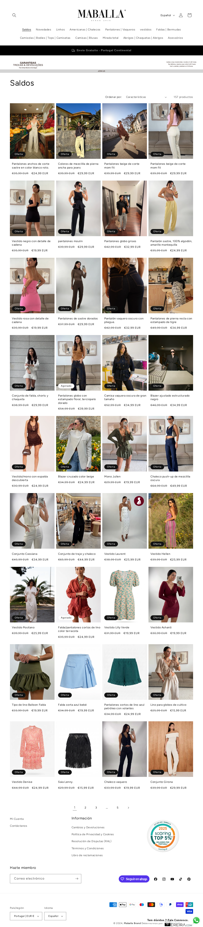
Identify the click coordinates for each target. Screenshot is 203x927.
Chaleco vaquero (115, 782)
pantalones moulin (70, 241)
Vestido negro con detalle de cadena (31, 243)
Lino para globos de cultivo (168, 704)
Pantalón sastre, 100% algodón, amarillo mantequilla (171, 243)
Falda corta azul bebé (72, 704)
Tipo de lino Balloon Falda (29, 704)
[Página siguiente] (128, 807)
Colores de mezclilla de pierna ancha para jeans (78, 165)
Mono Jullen (112, 476)
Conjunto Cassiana (24, 554)
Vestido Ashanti (161, 627)
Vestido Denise (22, 782)
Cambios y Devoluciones (88, 827)
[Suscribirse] (76, 878)
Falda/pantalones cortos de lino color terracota (79, 629)
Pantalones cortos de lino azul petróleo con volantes (124, 706)
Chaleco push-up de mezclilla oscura (170, 478)
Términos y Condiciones (88, 848)
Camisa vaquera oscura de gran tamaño (125, 397)
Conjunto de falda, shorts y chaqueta (30, 397)
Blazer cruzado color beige (76, 476)
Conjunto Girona (161, 782)
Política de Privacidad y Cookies (93, 834)
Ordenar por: (113, 97)
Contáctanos (18, 826)
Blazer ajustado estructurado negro (170, 397)
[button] (14, 15)
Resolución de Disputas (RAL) (92, 841)
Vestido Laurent (115, 554)
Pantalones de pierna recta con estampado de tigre (171, 320)
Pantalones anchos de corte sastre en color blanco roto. (31, 165)
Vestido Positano (23, 627)
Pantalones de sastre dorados (78, 318)
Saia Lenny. (65, 782)
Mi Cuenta (17, 819)
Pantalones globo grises (120, 241)
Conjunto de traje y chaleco (77, 554)
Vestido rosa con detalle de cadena (30, 320)
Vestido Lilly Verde (116, 627)
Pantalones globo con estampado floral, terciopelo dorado (77, 399)
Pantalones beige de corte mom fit (122, 165)
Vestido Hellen (160, 554)
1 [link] (75, 807)
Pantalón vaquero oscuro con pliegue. (124, 320)
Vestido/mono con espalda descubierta (30, 478)
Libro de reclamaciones (87, 855)
